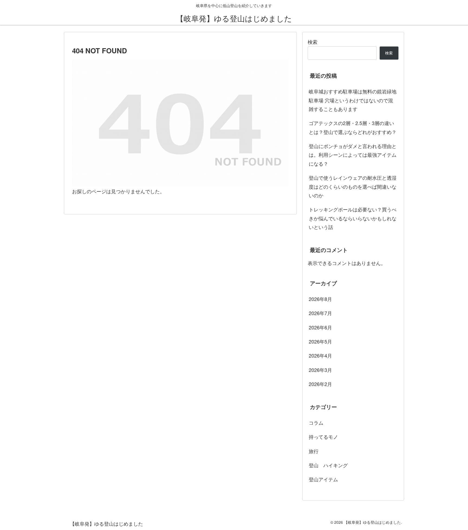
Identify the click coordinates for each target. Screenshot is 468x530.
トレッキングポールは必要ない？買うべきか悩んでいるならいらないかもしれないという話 (352, 218)
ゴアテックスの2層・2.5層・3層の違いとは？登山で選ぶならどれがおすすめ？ (352, 127)
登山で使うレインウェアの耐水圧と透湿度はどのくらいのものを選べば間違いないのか (352, 186)
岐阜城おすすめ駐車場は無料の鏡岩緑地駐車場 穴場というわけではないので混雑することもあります (352, 100)
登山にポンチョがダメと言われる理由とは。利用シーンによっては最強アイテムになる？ (352, 154)
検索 (312, 41)
